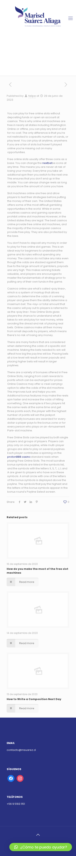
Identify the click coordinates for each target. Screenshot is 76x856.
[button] (40, 847)
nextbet (47, 163)
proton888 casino (19, 457)
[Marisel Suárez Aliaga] (38, 18)
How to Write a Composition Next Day (34, 699)
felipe (32, 96)
